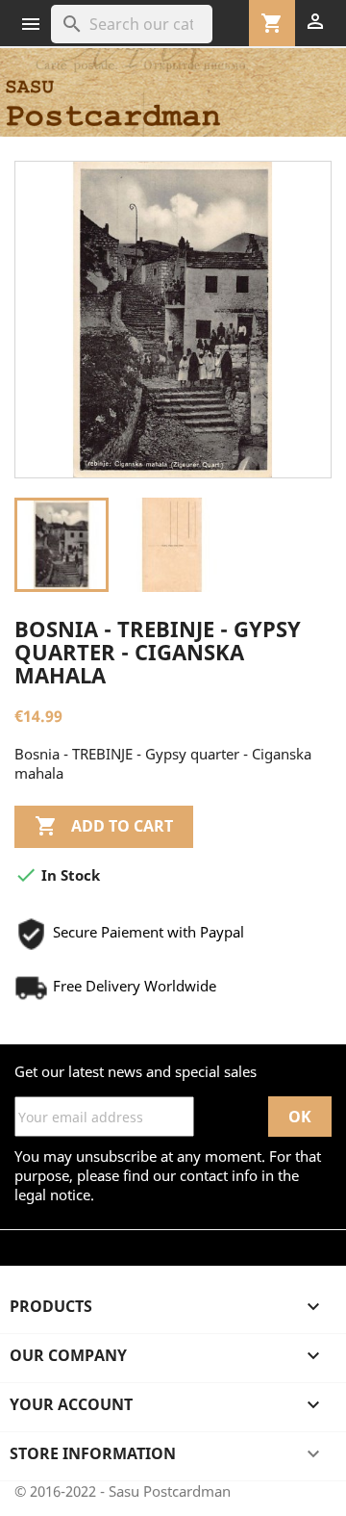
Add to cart (104, 825)
